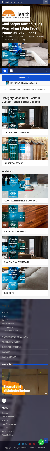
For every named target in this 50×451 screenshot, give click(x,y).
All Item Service (8, 431)
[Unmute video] (25, 382)
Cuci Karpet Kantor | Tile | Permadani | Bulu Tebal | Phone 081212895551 (22, 28)
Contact (5, 320)
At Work (5, 313)
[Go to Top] (46, 440)
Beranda (5, 316)
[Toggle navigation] (11, 70)
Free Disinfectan (8, 324)
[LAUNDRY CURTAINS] (25, 148)
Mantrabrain (41, 448)
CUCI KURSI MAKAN (9, 357)
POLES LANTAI (7, 327)
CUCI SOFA (8, 293)
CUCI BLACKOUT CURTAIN (16, 132)
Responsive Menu (45, 2)
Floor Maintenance (11, 331)
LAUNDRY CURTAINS (13, 163)
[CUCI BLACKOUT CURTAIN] (25, 117)
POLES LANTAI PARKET (14, 231)
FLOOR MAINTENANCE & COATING (20, 200)
